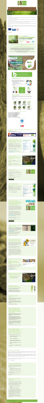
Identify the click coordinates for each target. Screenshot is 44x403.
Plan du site (14, 400)
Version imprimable (10, 400)
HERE (11, 290)
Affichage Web (34, 400)
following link (10, 374)
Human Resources (11, 179)
